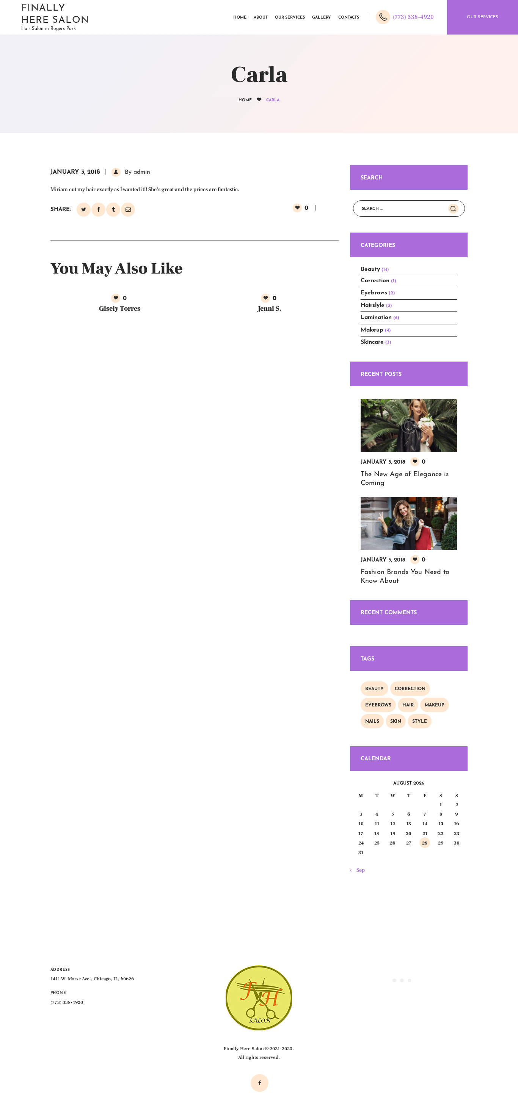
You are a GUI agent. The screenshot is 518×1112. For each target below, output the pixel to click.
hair (408, 705)
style (419, 721)
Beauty (370, 269)
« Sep (359, 870)
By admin (136, 172)
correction (410, 689)
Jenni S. (269, 308)
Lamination (376, 318)
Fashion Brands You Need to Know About (405, 576)
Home (245, 100)
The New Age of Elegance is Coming (405, 478)
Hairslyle (373, 305)
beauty (374, 689)
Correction (375, 281)
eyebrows (378, 705)
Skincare (372, 342)
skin (395, 721)
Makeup (372, 330)
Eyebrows (374, 293)
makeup (434, 705)
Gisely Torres (119, 308)
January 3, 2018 (75, 172)
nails (372, 721)
